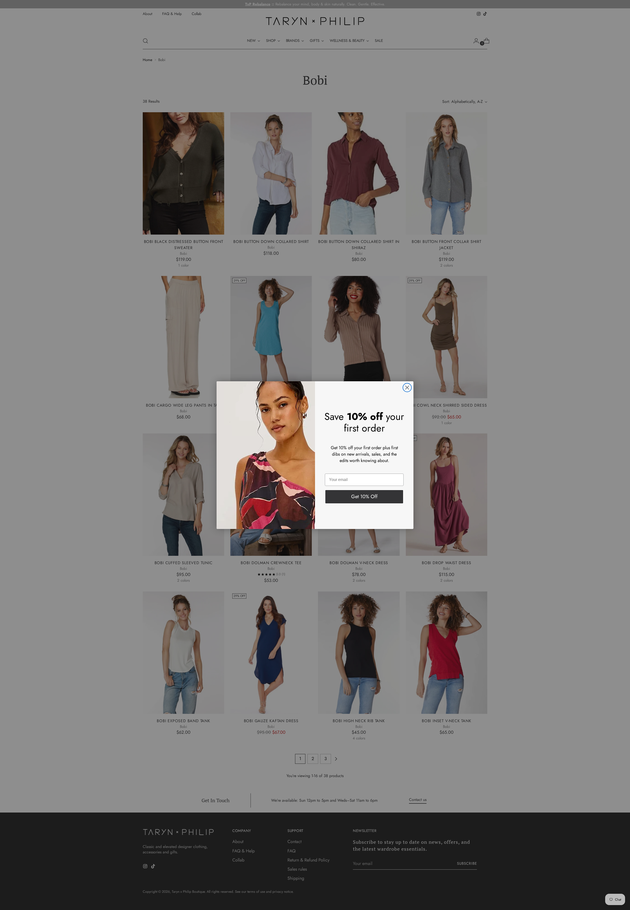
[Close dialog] (407, 387)
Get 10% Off (364, 496)
